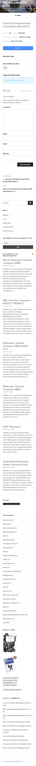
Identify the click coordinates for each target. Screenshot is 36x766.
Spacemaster (7, 619)
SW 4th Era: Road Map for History (19, 722)
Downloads (6, 548)
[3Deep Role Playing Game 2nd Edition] (10, 673)
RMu (5, 67)
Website (6, 154)
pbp (4, 587)
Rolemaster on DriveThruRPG (10, 255)
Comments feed (8, 227)
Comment (7, 107)
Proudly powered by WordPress (13, 761)
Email (5, 144)
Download (18, 48)
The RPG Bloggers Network (12, 689)
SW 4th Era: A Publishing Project (20, 744)
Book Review (7, 540)
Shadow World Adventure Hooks (13, 615)
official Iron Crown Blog (10, 678)
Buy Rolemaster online (10, 680)
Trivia (4, 622)
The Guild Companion (10, 685)
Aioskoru (6, 524)
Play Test (6, 591)
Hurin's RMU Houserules (11, 571)
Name (5, 134)
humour (5, 567)
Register (6, 215)
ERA (4, 552)
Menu (19, 15)
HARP (5, 559)
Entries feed (7, 223)
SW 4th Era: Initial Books (16, 736)
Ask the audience (8, 528)
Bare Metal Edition (9, 532)
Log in (5, 219)
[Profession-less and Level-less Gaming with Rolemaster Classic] (10, 651)
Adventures (7, 520)
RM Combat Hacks (9, 595)
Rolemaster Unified (9, 603)
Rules (5, 607)
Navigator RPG (8, 579)
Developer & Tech (9, 544)
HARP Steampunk (11, 426)
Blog (4, 536)
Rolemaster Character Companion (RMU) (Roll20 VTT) (15, 346)
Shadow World (7, 611)
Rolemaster (7, 599)
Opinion (5, 583)
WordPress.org (8, 231)
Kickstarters (7, 575)
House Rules (7, 563)
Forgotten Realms (9, 555)
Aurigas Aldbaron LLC (10, 682)
